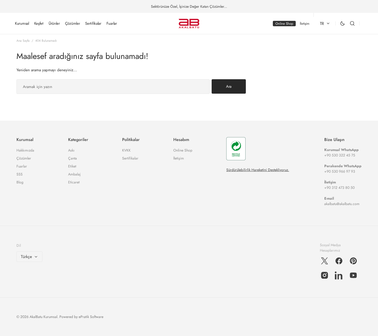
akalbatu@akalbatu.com (341, 203)
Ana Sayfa (23, 40)
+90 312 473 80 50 (339, 187)
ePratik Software (91, 316)
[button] (352, 23)
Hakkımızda (25, 150)
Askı (71, 150)
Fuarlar (21, 166)
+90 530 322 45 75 (339, 155)
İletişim (178, 158)
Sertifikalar (130, 158)
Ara (228, 86)
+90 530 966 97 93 (339, 171)
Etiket (72, 166)
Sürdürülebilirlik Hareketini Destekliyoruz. (257, 169)
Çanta (72, 158)
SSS (19, 174)
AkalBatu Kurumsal (43, 316)
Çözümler (23, 158)
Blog (19, 182)
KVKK (126, 150)
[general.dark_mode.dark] (342, 23)
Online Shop (182, 150)
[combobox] (113, 86)
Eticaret (73, 182)
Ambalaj (74, 174)
